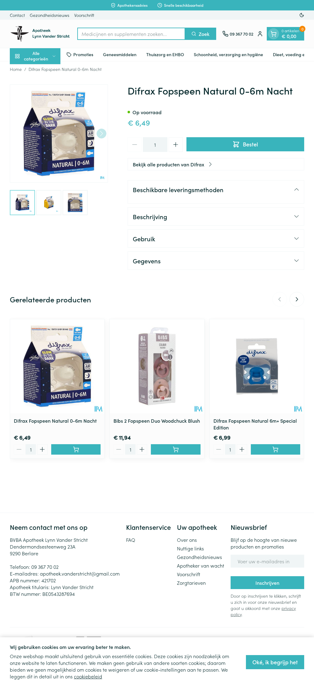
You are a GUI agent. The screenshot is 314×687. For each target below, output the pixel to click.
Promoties (83, 54)
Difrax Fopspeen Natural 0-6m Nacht (55, 420)
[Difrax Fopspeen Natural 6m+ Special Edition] (257, 366)
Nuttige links (190, 548)
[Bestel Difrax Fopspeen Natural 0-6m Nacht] (76, 449)
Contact (17, 15)
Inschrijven (267, 582)
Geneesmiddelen (119, 54)
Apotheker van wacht (200, 565)
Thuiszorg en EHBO (165, 54)
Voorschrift (84, 15)
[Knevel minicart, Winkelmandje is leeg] (273, 33)
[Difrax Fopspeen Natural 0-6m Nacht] (57, 366)
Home (16, 69)
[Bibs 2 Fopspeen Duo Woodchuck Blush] (157, 366)
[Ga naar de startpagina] (40, 34)
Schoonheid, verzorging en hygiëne (228, 54)
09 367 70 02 (45, 566)
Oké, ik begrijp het (275, 662)
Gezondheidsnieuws (49, 15)
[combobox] (131, 34)
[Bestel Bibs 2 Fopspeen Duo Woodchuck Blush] (175, 449)
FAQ (130, 539)
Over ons (187, 539)
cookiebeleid (88, 676)
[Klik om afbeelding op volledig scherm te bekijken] (59, 133)
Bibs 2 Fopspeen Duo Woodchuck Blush (156, 420)
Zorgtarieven (191, 582)
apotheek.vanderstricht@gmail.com (80, 573)
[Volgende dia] (296, 299)
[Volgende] (101, 133)
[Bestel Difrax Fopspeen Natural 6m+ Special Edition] (275, 449)
